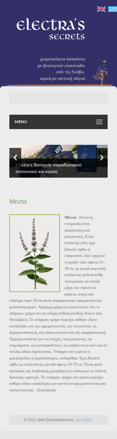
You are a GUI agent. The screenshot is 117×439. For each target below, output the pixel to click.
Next (102, 157)
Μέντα (18, 201)
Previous (15, 157)
